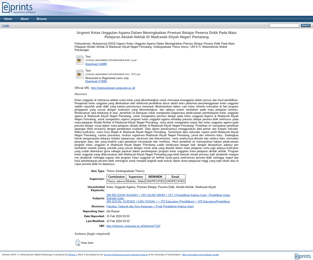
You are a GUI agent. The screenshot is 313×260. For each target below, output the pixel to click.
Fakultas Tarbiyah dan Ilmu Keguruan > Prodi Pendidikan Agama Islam (150, 206)
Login (6, 25)
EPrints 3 (72, 254)
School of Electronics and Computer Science (126, 254)
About (24, 18)
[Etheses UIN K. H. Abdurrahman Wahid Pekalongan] (19, 14)
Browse (42, 18)
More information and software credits (200, 254)
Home (8, 18)
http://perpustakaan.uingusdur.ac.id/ (113, 88)
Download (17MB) (96, 81)
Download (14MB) (96, 64)
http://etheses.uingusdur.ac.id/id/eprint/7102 (133, 226)
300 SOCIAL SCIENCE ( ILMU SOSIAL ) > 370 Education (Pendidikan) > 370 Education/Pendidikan (168, 201)
